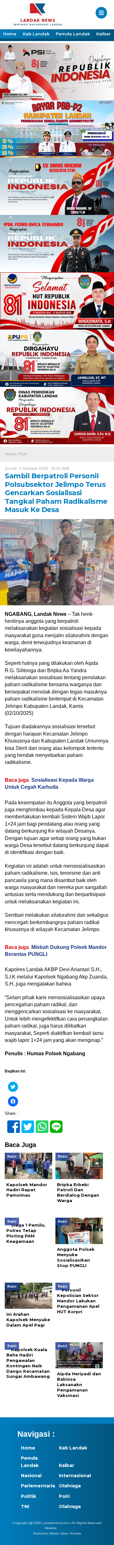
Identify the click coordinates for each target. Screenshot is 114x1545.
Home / (12, 454)
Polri (23, 454)
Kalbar (103, 33)
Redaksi (51, 1528)
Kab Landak (36, 33)
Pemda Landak (73, 33)
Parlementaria (36, 1486)
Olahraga (70, 1486)
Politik (28, 1496)
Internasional (74, 1475)
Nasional (31, 1475)
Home (9, 33)
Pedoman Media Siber (50, 1533)
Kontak (75, 1533)
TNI (25, 1506)
